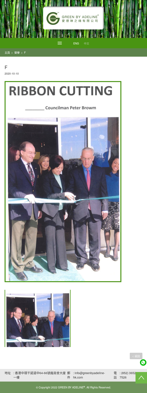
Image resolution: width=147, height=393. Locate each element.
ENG (76, 43)
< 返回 (136, 356)
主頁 (7, 52)
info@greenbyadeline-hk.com (89, 375)
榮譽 (17, 52)
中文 (86, 43)
